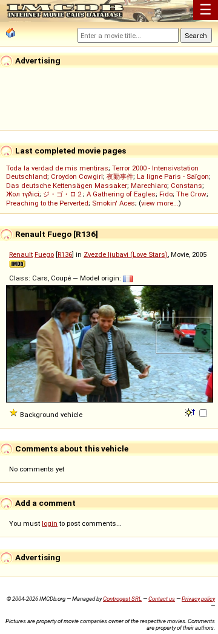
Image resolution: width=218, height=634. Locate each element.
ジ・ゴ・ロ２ (63, 194)
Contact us (161, 598)
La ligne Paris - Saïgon (173, 176)
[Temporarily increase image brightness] (191, 411)
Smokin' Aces (113, 203)
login (50, 523)
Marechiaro (149, 185)
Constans (186, 185)
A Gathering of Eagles (121, 194)
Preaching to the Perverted (47, 203)
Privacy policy (198, 598)
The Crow (191, 194)
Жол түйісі (22, 194)
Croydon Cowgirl (77, 176)
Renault (21, 254)
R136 (65, 254)
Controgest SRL (122, 598)
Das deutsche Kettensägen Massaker (66, 185)
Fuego (44, 254)
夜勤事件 (120, 176)
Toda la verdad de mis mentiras (57, 168)
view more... (160, 203)
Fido (166, 194)
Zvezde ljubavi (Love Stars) (126, 254)
